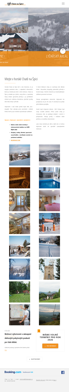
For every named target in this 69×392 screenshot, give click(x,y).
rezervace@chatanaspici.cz (26, 379)
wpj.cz (54, 380)
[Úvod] (14, 3)
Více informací (51, 346)
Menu (63, 4)
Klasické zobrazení (40, 380)
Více (6, 350)
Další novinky (35, 359)
